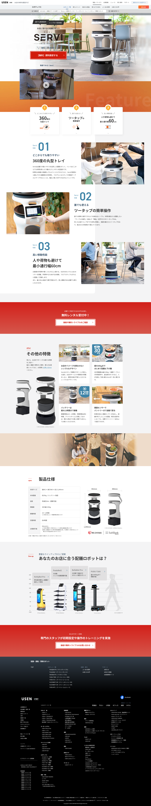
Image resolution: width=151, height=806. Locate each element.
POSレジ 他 (44, 710)
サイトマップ (53, 800)
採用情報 (22, 728)
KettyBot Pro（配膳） (47, 757)
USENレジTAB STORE (47, 718)
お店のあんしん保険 (90, 729)
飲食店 (94, 705)
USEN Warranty (89, 722)
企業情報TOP (23, 707)
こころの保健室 (89, 761)
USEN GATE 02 (68, 742)
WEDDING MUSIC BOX (70, 724)
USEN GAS (87, 741)
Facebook (128, 697)
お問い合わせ (47, 367)
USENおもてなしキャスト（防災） (93, 765)
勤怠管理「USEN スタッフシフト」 (50, 722)
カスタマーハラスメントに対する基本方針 (85, 800)
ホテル (128, 705)
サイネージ (66, 763)
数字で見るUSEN (24, 722)
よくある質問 (106, 7)
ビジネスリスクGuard (90, 733)
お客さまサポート (115, 11)
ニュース (112, 2)
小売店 (108, 705)
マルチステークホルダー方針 (102, 800)
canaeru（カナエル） (90, 714)
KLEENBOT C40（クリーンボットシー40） (61, 682)
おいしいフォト (115, 724)
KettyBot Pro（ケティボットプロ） (59, 669)
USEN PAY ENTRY (46, 748)
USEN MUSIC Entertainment (72, 714)
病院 (122, 705)
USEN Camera (68, 754)
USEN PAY (44, 744)
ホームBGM (67, 728)
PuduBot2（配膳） (46, 759)
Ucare (86, 757)
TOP (32, 667)
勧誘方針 (82, 797)
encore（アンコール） (116, 716)
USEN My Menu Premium (48, 738)
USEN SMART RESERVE (47, 777)
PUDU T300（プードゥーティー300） (60, 677)
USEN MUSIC (68, 712)
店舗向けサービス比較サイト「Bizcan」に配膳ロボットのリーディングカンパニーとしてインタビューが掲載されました (74, 11)
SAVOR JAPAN (45, 781)
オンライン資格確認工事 (117, 738)
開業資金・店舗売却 (90, 747)
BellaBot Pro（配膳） (47, 761)
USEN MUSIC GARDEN (116, 718)
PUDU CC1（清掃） (46, 765)
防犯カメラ (66, 752)
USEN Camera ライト (70, 758)
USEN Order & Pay (46, 736)
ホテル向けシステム (116, 750)
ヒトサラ (44, 779)
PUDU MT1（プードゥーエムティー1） (60, 687)
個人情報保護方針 (47, 797)
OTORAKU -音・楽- (69, 716)
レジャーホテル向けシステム (118, 752)
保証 (85, 719)
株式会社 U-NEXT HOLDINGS (28, 767)
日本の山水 (87, 755)
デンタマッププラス (116, 736)
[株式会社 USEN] (32, 14)
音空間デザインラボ (116, 722)
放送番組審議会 (61, 800)
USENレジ (44, 712)
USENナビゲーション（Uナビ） (118, 720)
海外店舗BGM (68, 720)
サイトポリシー (46, 800)
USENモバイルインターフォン (92, 771)
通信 (65, 732)
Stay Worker (88, 759)
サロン (101, 705)
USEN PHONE (68, 748)
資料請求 (143, 7)
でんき (85, 737)
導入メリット (76, 7)
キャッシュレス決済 (45, 742)
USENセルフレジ (46, 714)
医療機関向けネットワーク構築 (118, 740)
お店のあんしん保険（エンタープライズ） (95, 731)
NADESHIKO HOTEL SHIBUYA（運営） (120, 748)
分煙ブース (87, 753)
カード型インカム (89, 751)
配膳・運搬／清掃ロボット (40, 661)
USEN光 (67, 738)
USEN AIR (67, 736)
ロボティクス (36, 7)
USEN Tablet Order (46, 734)
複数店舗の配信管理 (69, 722)
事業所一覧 (23, 718)
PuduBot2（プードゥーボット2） (59, 672)
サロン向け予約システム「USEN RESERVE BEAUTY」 (49, 785)
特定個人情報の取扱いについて (72, 797)
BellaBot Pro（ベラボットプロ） (59, 674)
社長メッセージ (24, 713)
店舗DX (22, 720)
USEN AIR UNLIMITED (70, 734)
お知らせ (36, 11)
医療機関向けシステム (116, 742)
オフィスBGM (68, 726)
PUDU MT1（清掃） (46, 770)
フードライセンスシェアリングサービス (94, 769)
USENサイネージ (69, 765)
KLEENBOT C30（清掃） (48, 768)
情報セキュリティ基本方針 (91, 797)
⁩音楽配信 (66, 710)
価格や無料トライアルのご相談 (75, 322)
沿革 (21, 715)
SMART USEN (114, 726)
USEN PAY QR (45, 750)
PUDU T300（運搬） (47, 763)
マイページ (28, 748)
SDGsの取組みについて (70, 800)
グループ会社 (23, 726)
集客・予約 (43, 775)
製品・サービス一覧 (25, 734)
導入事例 (119, 2)
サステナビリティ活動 (102, 797)
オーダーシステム (45, 726)
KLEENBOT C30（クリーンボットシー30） (61, 685)
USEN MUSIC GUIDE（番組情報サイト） (121, 712)
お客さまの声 (115, 7)
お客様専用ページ (109, 674)
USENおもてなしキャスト (91, 763)
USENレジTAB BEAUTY (47, 716)
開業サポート (87, 710)
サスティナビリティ (25, 724)
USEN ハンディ (45, 730)
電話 (65, 746)
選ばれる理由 (86, 7)
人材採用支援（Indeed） (91, 767)
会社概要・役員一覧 (25, 709)
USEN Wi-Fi (67, 740)
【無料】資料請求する (47, 55)
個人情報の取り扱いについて (59, 797)
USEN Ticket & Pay (46, 728)
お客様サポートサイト (25, 746)
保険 (85, 727)
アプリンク (44, 782)
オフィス (115, 705)
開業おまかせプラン (90, 712)
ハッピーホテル (115, 754)
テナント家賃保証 (89, 721)
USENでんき (88, 739)
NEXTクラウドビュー (70, 756)
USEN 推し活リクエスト (117, 730)
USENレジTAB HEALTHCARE (48, 720)
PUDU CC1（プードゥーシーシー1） (60, 680)
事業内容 (22, 711)
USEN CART (88, 749)
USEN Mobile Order (46, 732)
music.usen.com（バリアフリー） (119, 714)
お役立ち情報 (107, 672)
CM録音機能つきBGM (70, 718)
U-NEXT (113, 728)
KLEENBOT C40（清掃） (48, 766)
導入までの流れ (96, 7)
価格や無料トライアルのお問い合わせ (75, 645)
